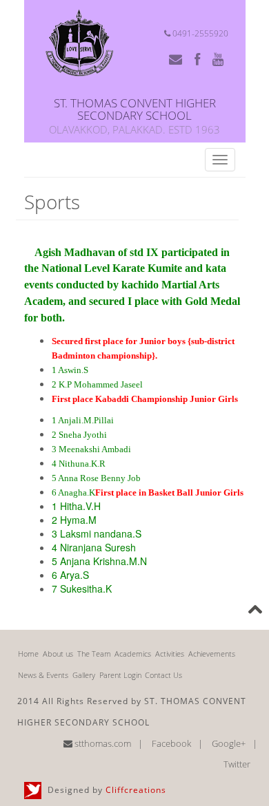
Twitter (236, 764)
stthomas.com (101, 743)
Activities (169, 653)
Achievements (211, 653)
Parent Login (120, 675)
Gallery (83, 675)
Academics (132, 653)
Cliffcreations (136, 790)
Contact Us (163, 675)
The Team (94, 653)
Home (28, 653)
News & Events (43, 675)
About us (58, 653)
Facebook (171, 743)
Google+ (229, 743)
